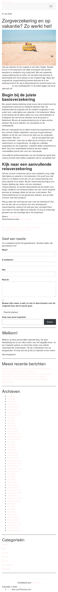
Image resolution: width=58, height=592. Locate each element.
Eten (4, 548)
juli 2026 (11, 396)
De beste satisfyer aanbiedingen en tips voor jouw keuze (26, 368)
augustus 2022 (13, 501)
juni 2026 (11, 398)
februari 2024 (13, 455)
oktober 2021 (13, 527)
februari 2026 (13, 406)
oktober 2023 (13, 466)
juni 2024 (11, 444)
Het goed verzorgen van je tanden (16, 230)
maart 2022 (12, 514)
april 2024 (11, 449)
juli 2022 (11, 503)
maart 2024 (12, 452)
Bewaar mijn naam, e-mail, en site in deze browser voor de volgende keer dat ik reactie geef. (28, 304)
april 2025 (11, 425)
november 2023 (14, 463)
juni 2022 (11, 506)
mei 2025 (11, 423)
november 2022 (14, 492)
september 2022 (14, 498)
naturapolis (6, 85)
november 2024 (14, 433)
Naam (5, 249)
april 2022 (11, 511)
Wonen (5, 556)
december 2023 (14, 460)
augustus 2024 (13, 439)
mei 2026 (11, 401)
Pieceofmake (7, 1)
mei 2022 (11, 509)
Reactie (5, 279)
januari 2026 (12, 409)
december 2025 (14, 412)
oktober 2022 (13, 495)
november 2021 (14, 525)
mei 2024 (11, 447)
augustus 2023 (13, 471)
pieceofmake (14, 216)
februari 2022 (13, 517)
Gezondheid (25, 219)
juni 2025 (11, 420)
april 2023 (11, 479)
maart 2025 (12, 428)
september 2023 (14, 468)
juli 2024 (11, 441)
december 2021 (14, 522)
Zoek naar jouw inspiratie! (14, 317)
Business (6, 568)
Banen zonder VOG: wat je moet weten (18, 371)
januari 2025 (12, 431)
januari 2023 (12, 487)
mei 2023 (11, 476)
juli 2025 (11, 417)
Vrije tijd (5, 552)
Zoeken (50, 322)
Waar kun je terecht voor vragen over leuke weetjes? (24, 376)
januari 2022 (12, 519)
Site (4, 269)
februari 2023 (13, 484)
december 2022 (14, 490)
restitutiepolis (26, 137)
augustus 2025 (13, 415)
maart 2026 (12, 404)
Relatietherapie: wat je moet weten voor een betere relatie (27, 374)
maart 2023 (12, 482)
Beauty (5, 560)
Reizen (5, 544)
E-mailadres (7, 259)
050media (36, 582)
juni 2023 (11, 474)
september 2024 (14, 436)
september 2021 (14, 530)
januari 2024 (12, 458)
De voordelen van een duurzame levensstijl (20, 227)
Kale (19, 586)
